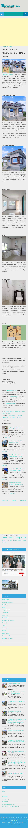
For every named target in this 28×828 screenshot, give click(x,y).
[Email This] (3, 420)
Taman (3, 625)
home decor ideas (19, 540)
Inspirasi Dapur (5, 617)
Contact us (4, 793)
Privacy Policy (5, 796)
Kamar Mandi (5, 628)
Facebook (12, 415)
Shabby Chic (17, 824)
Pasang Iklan (5, 801)
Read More (7, 437)
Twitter (20, 415)
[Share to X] (6, 420)
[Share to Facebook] (8, 420)
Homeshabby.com (8, 74)
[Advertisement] (14, 32)
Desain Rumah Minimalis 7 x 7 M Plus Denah (13, 53)
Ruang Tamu (5, 615)
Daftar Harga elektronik (7, 635)
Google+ (6, 417)
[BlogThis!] (5, 420)
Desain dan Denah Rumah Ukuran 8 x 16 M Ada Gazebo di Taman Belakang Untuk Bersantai (16, 742)
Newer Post (5, 500)
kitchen (4, 542)
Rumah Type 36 (5, 633)
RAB (3, 641)
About (3, 791)
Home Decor (7, 538)
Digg (19, 417)
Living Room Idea (6, 610)
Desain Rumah (18, 411)
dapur (3, 607)
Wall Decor (9, 540)
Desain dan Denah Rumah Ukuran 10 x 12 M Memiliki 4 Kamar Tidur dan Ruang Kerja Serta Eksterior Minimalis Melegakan (17, 721)
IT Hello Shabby (10, 822)
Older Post (23, 500)
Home (14, 500)
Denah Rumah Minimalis (8, 411)
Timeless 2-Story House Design (14, 711)
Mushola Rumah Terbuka (7, 638)
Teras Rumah (5, 612)
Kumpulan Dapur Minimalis (8, 620)
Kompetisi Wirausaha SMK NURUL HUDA (11, 806)
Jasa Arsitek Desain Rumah (8, 804)
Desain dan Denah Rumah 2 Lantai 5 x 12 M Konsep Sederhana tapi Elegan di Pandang (17, 773)
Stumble (13, 417)
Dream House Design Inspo (14, 683)
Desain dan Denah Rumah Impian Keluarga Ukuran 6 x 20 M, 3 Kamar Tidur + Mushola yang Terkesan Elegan (17, 762)
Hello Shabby (14, 820)
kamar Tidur (5, 622)
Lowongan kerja (5, 799)
